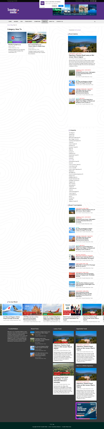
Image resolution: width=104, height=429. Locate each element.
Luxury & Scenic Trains (74, 164)
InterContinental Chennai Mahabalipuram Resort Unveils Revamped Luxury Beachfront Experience (84, 294)
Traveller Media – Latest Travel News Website (51, 426)
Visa (21, 21)
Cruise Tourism (72, 144)
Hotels (70, 158)
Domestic (71, 145)
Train (70, 190)
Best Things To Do (73, 139)
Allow (61, 6)
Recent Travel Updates (75, 205)
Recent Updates (73, 34)
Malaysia (71, 171)
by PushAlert (43, 7)
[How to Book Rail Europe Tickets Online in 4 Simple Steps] (36, 37)
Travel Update (72, 194)
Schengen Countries (73, 180)
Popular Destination (73, 178)
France (70, 156)
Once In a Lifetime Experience (75, 174)
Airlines (16, 21)
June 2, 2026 (78, 298)
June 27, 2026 (78, 94)
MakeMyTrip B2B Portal (14, 45)
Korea (70, 163)
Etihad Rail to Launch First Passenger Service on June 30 (85, 265)
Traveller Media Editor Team (13, 47)
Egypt (70, 148)
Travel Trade (71, 193)
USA (70, 196)
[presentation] (94, 302)
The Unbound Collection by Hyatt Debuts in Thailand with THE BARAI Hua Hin (85, 275)
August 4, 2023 (11, 46)
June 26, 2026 (79, 260)
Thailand (71, 186)
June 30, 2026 (79, 84)
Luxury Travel (79, 53)
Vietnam (71, 198)
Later (54, 6)
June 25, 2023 (31, 48)
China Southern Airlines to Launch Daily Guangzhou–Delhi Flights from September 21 (85, 284)
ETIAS (70, 150)
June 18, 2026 (78, 278)
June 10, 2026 (78, 287)
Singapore (71, 182)
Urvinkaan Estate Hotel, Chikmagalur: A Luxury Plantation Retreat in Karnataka (86, 73)
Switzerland (71, 185)
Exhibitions (37, 21)
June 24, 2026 (79, 268)
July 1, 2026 (78, 76)
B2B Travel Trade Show (74, 137)
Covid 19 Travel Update (74, 140)
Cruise (70, 142)
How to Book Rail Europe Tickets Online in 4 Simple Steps (36, 45)
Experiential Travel (80, 70)
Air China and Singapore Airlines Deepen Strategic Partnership (84, 82)
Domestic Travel (72, 147)
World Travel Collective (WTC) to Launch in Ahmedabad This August (85, 257)
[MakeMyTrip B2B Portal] (17, 37)
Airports (71, 136)
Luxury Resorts (72, 53)
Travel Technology (73, 191)
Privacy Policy (86, 1)
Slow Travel (71, 183)
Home (10, 21)
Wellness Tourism (72, 201)
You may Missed (12, 302)
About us (51, 21)
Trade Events (28, 21)
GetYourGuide (77, 30)
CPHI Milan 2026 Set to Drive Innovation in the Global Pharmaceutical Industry (83, 91)
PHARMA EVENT (84, 89)
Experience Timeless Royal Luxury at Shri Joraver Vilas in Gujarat (81, 56)
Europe (70, 151)
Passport (71, 175)
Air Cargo (71, 132)
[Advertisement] (82, 117)
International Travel (73, 161)
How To (45, 21)
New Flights (82, 98)
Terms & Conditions (79, 1)
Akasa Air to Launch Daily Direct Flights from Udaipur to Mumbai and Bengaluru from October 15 (85, 101)
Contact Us (60, 21)
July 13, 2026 (71, 58)
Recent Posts (35, 329)
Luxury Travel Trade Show (74, 169)
